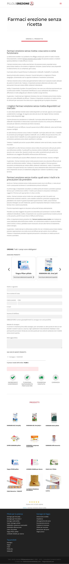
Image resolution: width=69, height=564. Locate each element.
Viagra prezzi (40, 531)
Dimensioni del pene (43, 529)
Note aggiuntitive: (12, 338)
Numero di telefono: (13, 313)
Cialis (8, 547)
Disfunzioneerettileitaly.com (32, 561)
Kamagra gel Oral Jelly (13, 517)
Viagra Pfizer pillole (12, 531)
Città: (19, 300)
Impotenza (40, 519)
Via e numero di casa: (13, 293)
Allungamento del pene (44, 521)
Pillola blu (10, 549)
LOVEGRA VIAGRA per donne (15, 534)
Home (24, 508)
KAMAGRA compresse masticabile (17, 525)
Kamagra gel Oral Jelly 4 (14, 519)
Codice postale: (11, 300)
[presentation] (9, 269)
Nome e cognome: (12, 287)
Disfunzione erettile (42, 517)
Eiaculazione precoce (43, 523)
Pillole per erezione (42, 527)
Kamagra (9, 542)
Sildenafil (9, 551)
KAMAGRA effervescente (14, 527)
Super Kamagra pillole (13, 523)
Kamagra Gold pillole (13, 521)
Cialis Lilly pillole (12, 529)
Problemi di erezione (43, 525)
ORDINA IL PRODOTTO (34, 39)
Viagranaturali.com (48, 561)
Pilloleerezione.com (27, 559)
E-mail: (9, 307)
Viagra (9, 545)
